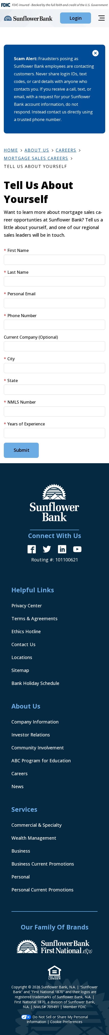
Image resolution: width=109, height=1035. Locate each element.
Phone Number (22, 315)
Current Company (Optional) (31, 337)
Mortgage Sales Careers (36, 158)
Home (11, 150)
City (11, 358)
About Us (37, 150)
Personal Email (21, 294)
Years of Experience (26, 424)
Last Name (17, 272)
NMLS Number (21, 402)
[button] (75, 18)
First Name (18, 250)
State (12, 380)
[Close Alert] (95, 54)
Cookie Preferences (66, 1021)
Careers (66, 150)
